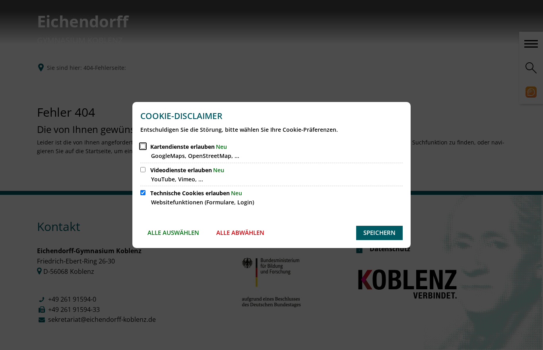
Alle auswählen (173, 233)
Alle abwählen (240, 233)
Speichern (379, 233)
